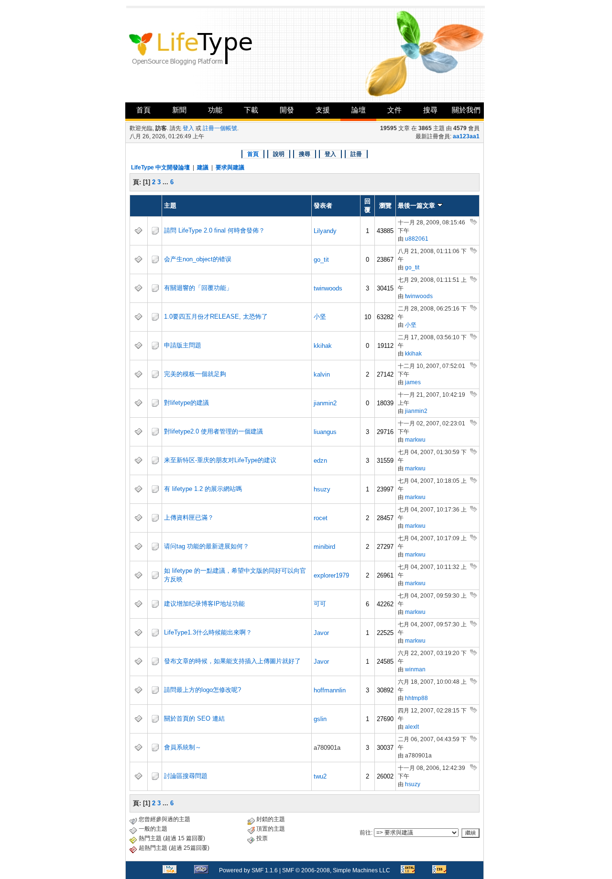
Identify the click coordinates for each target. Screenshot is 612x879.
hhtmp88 (416, 698)
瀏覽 (385, 205)
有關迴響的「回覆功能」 (198, 287)
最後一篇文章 (417, 205)
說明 (278, 154)
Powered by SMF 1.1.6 (248, 870)
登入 (188, 128)
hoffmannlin (330, 690)
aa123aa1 (466, 136)
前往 (365, 832)
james (413, 382)
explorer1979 (331, 575)
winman (415, 669)
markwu (415, 439)
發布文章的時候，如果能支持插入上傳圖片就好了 (232, 661)
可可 (320, 603)
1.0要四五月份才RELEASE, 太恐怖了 (216, 316)
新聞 (179, 110)
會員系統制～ (182, 747)
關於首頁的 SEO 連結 (194, 718)
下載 (251, 110)
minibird (324, 546)
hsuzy (322, 489)
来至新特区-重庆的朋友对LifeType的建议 (220, 460)
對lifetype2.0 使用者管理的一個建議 (213, 431)
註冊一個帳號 (220, 128)
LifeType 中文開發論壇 (160, 167)
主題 (170, 205)
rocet (321, 518)
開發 (287, 110)
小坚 (320, 316)
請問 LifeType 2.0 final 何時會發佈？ (214, 230)
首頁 (143, 110)
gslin (320, 719)
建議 (202, 167)
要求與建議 (230, 167)
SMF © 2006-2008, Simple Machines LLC (336, 870)
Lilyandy (325, 230)
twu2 (320, 776)
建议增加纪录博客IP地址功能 (204, 603)
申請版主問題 (182, 345)
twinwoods (328, 288)
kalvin (322, 374)
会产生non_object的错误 (197, 259)
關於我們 (466, 110)
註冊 (356, 154)
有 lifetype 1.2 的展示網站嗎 (203, 488)
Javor (321, 632)
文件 (394, 110)
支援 (323, 110)
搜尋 (430, 110)
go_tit (321, 259)
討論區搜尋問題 (186, 775)
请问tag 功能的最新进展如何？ (206, 546)
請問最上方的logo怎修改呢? (202, 689)
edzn (320, 460)
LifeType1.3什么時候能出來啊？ (208, 632)
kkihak (323, 345)
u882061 (416, 238)
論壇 (358, 110)
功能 (215, 110)
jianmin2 (325, 403)
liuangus (325, 431)
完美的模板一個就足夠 (195, 374)
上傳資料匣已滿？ (189, 517)
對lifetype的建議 (186, 402)
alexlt (412, 726)
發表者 (323, 205)
